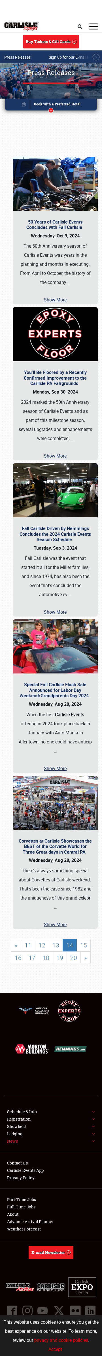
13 (55, 945)
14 (69, 945)
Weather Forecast (24, 1229)
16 (18, 958)
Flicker (75, 1311)
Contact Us (17, 1163)
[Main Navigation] (93, 26)
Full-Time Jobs (21, 1207)
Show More (55, 300)
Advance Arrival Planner (30, 1221)
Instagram (27, 1311)
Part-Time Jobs (21, 1199)
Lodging (14, 1133)
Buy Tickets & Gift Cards (48, 41)
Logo (21, 26)
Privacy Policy (21, 1177)
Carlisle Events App (25, 1170)
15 (83, 945)
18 (45, 958)
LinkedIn (90, 1311)
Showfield (16, 1126)
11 (28, 945)
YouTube (42, 1311)
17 (32, 958)
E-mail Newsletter (48, 1252)
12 (42, 945)
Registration (19, 1119)
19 (59, 958)
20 (73, 958)
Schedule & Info (22, 1111)
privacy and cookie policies (61, 1340)
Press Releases (17, 57)
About (12, 1214)
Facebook (12, 1311)
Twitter (58, 1311)
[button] (51, 105)
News (12, 1141)
